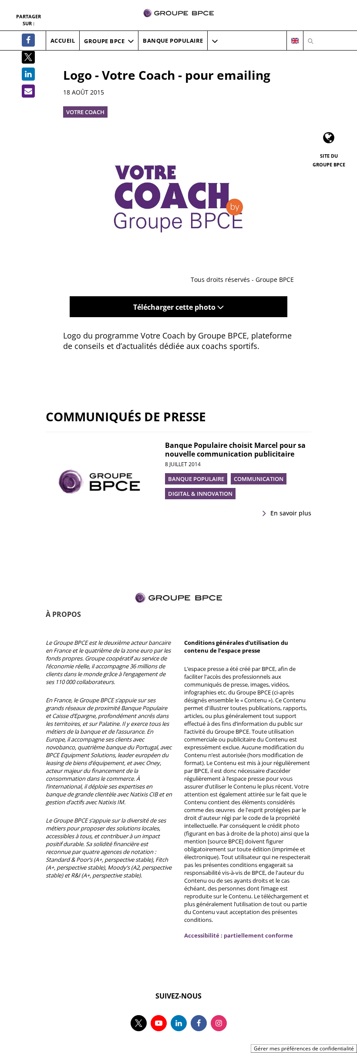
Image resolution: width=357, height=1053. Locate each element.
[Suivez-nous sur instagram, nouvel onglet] (219, 1023)
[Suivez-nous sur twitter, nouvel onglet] (139, 1023)
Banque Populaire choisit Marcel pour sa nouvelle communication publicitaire (235, 449)
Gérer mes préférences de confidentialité (304, 1048)
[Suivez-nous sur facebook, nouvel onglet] (199, 1023)
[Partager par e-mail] (28, 91)
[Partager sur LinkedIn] (28, 74)
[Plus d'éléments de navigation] (215, 41)
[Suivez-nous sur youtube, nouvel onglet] (159, 1023)
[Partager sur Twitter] (28, 57)
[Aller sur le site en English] (295, 41)
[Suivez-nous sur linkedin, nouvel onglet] (179, 1023)
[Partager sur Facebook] (28, 40)
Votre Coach (85, 112)
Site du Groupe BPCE (329, 160)
